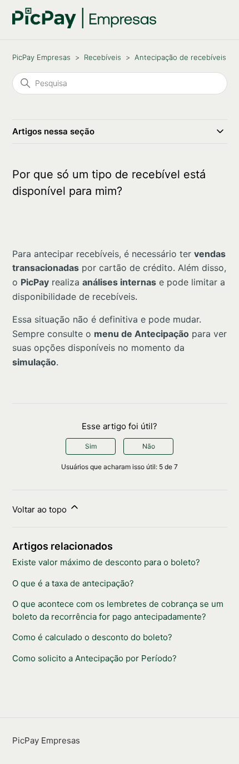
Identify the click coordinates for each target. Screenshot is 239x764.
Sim (91, 446)
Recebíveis (102, 57)
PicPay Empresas (41, 57)
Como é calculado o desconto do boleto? (92, 637)
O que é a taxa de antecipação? (73, 583)
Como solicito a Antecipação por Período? (94, 658)
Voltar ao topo (40, 509)
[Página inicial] (84, 25)
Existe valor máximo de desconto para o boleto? (106, 562)
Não (148, 446)
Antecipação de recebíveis (180, 57)
